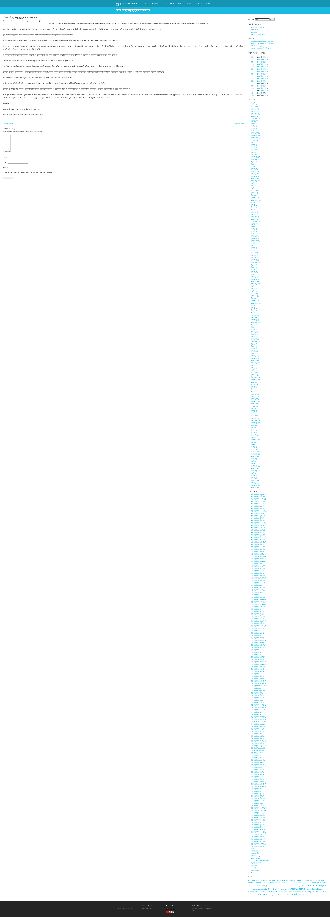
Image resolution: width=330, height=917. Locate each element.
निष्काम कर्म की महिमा (238, 123)
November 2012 (255, 319)
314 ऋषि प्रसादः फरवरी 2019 (258, 790)
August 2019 (254, 182)
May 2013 (254, 310)
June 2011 (254, 346)
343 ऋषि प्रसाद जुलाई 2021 (258, 829)
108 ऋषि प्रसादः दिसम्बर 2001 (258, 561)
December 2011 (255, 338)
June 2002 (254, 410)
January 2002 (255, 418)
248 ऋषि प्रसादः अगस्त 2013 (258, 676)
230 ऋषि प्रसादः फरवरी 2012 (258, 647)
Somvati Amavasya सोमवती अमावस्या (260, 860)
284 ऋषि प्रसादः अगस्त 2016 (258, 738)
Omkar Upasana (290, 886)
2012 (252, 76)
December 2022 (255, 113)
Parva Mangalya (298, 886)
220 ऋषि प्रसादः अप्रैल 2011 (258, 632)
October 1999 (255, 456)
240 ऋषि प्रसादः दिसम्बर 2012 (258, 664)
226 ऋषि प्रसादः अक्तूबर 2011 (258, 642)
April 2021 (254, 147)
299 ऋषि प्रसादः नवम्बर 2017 (258, 764)
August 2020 (254, 161)
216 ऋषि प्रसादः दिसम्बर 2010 (258, 625)
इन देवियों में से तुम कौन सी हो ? (258, 34)
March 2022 (254, 128)
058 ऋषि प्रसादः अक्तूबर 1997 (258, 513)
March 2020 (254, 170)
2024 (252, 56)
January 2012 (255, 336)
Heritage (197, 3)
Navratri (283, 886)
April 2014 (254, 291)
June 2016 (254, 247)
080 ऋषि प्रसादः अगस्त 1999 (258, 522)
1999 (252, 90)
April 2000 (254, 448)
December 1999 (255, 453)
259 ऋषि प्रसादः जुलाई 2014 (258, 695)
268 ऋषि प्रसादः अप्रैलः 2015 (258, 711)
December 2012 (255, 317)
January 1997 (255, 482)
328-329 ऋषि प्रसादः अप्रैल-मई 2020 (260, 814)
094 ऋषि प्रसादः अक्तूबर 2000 (258, 541)
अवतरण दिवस (254, 865)
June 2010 (254, 367)
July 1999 (253, 461)
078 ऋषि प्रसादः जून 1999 (257, 519)
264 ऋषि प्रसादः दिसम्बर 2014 (258, 704)
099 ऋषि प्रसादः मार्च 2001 (257, 548)
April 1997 (254, 477)
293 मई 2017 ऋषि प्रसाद (257, 754)
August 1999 (254, 460)
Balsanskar (301, 880)
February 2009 (255, 394)
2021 (252, 61)
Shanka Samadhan (256, 857)
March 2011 (254, 352)
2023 (252, 58)
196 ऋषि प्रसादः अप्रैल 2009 (258, 591)
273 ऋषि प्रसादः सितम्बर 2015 (258, 719)
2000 (252, 88)
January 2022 (255, 132)
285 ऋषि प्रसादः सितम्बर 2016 (258, 740)
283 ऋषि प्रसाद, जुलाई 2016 (258, 737)
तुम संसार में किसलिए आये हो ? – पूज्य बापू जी (261, 48)
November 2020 (255, 156)
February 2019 (255, 192)
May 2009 (254, 389)
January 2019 (255, 194)
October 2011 (255, 340)
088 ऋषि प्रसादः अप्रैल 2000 (258, 534)
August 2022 (254, 120)
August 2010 (254, 364)
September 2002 (256, 405)
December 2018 (255, 195)
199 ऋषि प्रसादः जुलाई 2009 (258, 596)
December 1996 (255, 484)
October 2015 (255, 261)
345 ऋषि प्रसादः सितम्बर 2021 (258, 833)
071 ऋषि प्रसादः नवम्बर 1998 (258, 515)
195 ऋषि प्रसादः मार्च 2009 (257, 589)
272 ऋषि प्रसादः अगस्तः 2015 (258, 718)
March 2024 (254, 106)
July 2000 (253, 443)
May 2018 (254, 207)
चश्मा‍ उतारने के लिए (255, 870)
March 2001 (254, 434)
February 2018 (255, 213)
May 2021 (254, 146)
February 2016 (255, 254)
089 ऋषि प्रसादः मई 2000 (257, 536)
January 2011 (255, 355)
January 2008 (255, 398)
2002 (252, 85)
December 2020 (255, 154)
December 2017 (255, 216)
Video (172, 3)
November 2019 (255, 176)
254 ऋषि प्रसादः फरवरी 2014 (258, 687)
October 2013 (255, 302)
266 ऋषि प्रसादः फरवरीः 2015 (258, 707)
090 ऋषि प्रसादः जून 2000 (257, 537)
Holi (320, 883)
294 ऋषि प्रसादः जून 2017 (257, 755)
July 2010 (253, 365)
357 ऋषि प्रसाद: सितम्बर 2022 (258, 845)
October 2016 (255, 240)
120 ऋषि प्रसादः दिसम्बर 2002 (258, 582)
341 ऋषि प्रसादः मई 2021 (257, 826)
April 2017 (254, 230)
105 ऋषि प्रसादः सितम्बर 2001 (258, 556)
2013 (252, 75)
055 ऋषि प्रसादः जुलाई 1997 (258, 508)
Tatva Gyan (262, 894)
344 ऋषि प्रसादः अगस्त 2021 (258, 831)
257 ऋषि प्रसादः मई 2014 (257, 692)
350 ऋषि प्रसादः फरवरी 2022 (258, 841)
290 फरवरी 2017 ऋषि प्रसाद (258, 749)
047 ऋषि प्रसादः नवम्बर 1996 (258, 496)
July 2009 (253, 386)
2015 (252, 71)
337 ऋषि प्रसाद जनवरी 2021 (258, 819)
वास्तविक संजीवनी (255, 45)
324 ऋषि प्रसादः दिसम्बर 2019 (258, 807)
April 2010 (254, 370)
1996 (252, 95)
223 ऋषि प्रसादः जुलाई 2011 (258, 637)
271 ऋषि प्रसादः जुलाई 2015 (258, 716)
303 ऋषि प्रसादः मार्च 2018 (257, 771)
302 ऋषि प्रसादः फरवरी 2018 (258, 769)
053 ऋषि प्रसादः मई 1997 (257, 507)
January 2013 (255, 316)
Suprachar (312, 891)
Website (5, 167)
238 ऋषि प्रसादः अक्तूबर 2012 (258, 661)
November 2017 (255, 218)
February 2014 (255, 295)
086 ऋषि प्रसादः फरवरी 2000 (258, 531)
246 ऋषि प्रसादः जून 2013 (257, 673)
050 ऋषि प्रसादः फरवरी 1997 (258, 501)
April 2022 (254, 127)
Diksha (280, 882)
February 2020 (255, 171)
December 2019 (255, 175)
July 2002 (253, 408)
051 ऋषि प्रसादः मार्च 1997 (257, 503)
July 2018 (253, 204)
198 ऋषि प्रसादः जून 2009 (257, 594)
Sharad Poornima (256, 858)
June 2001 (254, 429)
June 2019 (254, 185)
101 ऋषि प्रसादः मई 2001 (257, 551)
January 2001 (255, 437)
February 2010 (255, 374)
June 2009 (254, 388)
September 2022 (256, 118)
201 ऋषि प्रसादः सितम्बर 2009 (258, 599)
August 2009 (254, 384)
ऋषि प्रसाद (253, 867)
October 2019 (255, 178)
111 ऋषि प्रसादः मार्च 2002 (257, 567)
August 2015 (254, 264)
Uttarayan (280, 895)
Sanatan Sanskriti (33, 21)
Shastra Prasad (312, 889)
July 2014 (253, 286)
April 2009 (254, 391)
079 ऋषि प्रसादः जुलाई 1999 (258, 520)
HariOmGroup (205, 905)
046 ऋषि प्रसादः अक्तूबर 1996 (258, 495)
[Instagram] (174, 909)
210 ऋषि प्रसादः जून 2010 (257, 615)
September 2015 (256, 262)
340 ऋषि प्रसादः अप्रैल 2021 (258, 824)
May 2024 (254, 103)
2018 (252, 66)
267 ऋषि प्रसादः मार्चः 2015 (258, 709)
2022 (252, 59)
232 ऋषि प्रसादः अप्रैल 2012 (258, 651)
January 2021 (255, 152)
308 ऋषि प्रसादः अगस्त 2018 (258, 779)
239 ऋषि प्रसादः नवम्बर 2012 (258, 663)
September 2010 (256, 362)
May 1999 (254, 465)
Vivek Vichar (298, 894)
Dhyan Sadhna (274, 883)
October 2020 (255, 158)
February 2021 (255, 151)
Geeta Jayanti (305, 883)
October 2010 (255, 360)
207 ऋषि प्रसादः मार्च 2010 (257, 610)
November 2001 (255, 422)
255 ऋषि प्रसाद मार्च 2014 (257, 688)
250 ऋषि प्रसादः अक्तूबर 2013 (258, 680)
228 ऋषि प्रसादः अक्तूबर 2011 (258, 644)
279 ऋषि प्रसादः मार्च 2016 (257, 730)
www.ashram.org (146, 908)
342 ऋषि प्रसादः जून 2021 (257, 828)
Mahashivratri (256, 886)
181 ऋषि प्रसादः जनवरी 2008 (258, 584)
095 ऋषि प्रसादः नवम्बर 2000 (258, 543)
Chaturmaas (267, 882)
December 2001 (255, 420)
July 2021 (253, 142)
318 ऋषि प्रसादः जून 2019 (257, 797)
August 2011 (254, 343)
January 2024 (255, 110)
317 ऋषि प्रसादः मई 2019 (257, 795)
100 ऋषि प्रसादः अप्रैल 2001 (258, 549)
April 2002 (254, 413)
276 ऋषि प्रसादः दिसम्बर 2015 (258, 725)
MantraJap (265, 886)
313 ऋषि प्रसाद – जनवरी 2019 (258, 788)
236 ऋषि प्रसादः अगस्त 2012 (258, 658)
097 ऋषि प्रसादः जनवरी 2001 (258, 544)
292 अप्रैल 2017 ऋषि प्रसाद (258, 752)
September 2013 (256, 303)
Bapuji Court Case (310, 880)
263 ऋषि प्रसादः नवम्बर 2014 (258, 702)
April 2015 (254, 271)
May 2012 (254, 329)
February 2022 (255, 130)
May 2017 (254, 228)
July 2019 (253, 183)
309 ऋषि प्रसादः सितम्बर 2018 (258, 781)
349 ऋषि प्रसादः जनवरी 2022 (258, 840)
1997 (252, 94)
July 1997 (253, 473)
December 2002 (255, 400)
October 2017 (255, 219)
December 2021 (255, 134)
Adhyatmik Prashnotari (254, 880)
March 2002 (254, 415)
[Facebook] (167, 909)
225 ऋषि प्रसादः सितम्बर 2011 (258, 640)
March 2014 (254, 293)
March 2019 (254, 190)
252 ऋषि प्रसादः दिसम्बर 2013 (258, 683)
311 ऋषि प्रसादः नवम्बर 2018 (258, 785)
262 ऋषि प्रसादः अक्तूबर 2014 (258, 701)
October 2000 (255, 441)
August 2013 (254, 305)
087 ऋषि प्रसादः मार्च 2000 (257, 532)
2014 (252, 73)
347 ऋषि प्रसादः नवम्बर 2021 (258, 836)
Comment (6, 152)
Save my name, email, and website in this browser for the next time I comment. (28, 172)
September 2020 (256, 159)
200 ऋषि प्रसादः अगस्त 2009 (258, 598)
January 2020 (255, 173)
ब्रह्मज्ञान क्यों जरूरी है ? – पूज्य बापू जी (259, 47)
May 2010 (254, 369)
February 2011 (255, 353)
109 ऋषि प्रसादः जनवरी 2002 (258, 563)
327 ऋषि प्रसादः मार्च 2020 (257, 812)
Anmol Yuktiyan (268, 880)
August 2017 (254, 223)
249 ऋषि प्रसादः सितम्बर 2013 (258, 678)
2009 (252, 82)
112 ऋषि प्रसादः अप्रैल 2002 (258, 568)
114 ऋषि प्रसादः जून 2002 (257, 572)
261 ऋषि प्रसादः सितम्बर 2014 (258, 699)
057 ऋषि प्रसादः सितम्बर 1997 (258, 512)
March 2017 (254, 231)
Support (130, 908)
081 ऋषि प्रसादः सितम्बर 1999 (258, 524)
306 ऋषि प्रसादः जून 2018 (257, 776)
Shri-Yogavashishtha (270, 891)
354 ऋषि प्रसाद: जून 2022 (257, 843)
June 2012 (254, 328)
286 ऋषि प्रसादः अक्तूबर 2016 (258, 742)
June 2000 (254, 444)
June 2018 (254, 206)
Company (118, 908)
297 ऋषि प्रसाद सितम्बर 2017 (258, 761)
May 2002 (254, 412)
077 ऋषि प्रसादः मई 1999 (257, 517)
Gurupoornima (314, 883)
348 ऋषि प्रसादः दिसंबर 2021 (258, 838)
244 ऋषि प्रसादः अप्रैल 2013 (258, 670)
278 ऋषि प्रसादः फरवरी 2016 (258, 728)
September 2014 (256, 283)
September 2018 (256, 201)
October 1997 (255, 468)
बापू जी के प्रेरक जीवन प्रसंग (257, 27)
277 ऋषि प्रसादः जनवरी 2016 (258, 726)
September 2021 (256, 139)
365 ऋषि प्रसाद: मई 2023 (257, 846)
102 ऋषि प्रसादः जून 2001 (257, 553)
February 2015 (255, 274)
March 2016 (254, 252)
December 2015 (255, 257)
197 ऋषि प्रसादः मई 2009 (257, 592)
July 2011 (253, 345)
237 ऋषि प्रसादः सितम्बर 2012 (258, 659)
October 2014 (255, 281)
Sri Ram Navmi (304, 891)
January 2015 (255, 276)
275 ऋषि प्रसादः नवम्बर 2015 (258, 723)
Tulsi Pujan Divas (272, 895)
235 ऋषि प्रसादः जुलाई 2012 (258, 656)
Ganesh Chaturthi (256, 850)
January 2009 (255, 396)
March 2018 (254, 211)
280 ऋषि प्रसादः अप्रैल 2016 (258, 731)
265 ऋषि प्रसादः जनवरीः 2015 (258, 706)
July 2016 (253, 245)
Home (145, 3)
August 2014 (254, 285)
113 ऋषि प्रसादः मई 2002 (257, 570)
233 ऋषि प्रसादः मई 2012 (257, 652)
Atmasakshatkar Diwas (282, 880)
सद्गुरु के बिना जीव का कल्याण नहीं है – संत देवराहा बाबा (263, 43)
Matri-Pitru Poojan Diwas (275, 886)
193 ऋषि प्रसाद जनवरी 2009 (258, 586)
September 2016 (256, 242)
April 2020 (254, 168)
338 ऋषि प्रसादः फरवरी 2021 (258, 821)
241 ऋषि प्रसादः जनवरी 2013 (258, 666)
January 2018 (255, 214)
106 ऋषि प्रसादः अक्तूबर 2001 (258, 558)
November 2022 (255, 115)
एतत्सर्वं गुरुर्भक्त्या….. (9, 123)
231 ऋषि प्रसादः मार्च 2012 (257, 649)
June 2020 (254, 164)
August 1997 (254, 472)
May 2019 (254, 187)
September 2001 (256, 425)
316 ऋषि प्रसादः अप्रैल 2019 (258, 793)
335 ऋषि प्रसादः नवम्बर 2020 (258, 817)
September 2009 (256, 382)
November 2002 (255, 401)
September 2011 (256, 341)
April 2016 (254, 250)
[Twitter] (171, 909)
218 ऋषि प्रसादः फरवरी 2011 (258, 628)
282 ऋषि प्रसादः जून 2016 (257, 735)
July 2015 (253, 266)
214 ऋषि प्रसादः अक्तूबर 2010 (258, 622)
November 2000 (255, 439)
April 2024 (254, 104)
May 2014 (254, 290)
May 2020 (254, 166)
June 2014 (254, 288)
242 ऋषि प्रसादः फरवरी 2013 (258, 668)
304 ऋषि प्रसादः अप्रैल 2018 (258, 773)
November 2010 (255, 358)
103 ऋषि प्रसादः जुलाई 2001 (19, 21)
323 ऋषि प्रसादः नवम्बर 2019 (258, 805)
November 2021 (255, 135)
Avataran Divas (292, 880)
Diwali (283, 883)
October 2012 (255, 321)
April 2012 (254, 331)
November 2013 (255, 300)
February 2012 (255, 334)
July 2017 (253, 225)
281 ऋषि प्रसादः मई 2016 (257, 733)
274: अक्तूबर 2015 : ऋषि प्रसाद (258, 721)
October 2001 (255, 424)
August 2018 (254, 202)
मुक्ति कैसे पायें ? (254, 32)
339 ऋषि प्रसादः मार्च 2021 (257, 822)
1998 (252, 92)
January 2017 (255, 235)
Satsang (253, 855)
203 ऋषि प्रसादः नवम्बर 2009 (258, 603)
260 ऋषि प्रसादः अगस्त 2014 (258, 697)
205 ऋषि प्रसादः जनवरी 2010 (258, 606)
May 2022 (254, 125)
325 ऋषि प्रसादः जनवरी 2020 (258, 809)
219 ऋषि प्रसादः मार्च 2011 (257, 630)
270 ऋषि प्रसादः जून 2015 (257, 714)
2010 (252, 80)
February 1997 (255, 480)
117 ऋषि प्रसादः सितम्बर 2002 (258, 577)
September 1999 (256, 458)
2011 (252, 78)
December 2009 (255, 377)
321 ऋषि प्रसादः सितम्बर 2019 (258, 802)
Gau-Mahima (297, 883)
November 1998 (255, 467)
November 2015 (255, 259)
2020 (252, 63)
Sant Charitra (270, 889)
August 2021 (254, 140)
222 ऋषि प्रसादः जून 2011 (257, 635)
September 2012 (256, 322)
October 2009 (255, 381)
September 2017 (256, 221)
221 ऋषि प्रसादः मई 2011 (257, 634)
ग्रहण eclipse (254, 869)
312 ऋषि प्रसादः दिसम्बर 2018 (258, 786)
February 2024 (255, 108)
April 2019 (254, 188)
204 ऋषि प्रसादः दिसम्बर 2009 (258, 604)
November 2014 (255, 279)
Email (5, 162)
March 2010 (254, 372)
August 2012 (254, 324)
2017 (252, 68)
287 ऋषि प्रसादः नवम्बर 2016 (258, 743)
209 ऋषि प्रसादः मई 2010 (257, 613)
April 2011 (254, 350)
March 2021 (254, 149)
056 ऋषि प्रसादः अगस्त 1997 (258, 510)
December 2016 (255, 237)
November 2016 (255, 238)
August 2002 (254, 406)
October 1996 (255, 487)
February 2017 (255, 233)
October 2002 (255, 403)
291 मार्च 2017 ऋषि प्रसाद (257, 750)
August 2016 (254, 243)
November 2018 (255, 197)
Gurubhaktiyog (255, 852)
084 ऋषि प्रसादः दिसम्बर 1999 (258, 529)
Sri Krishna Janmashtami (294, 891)
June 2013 (254, 309)
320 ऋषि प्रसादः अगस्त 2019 (258, 800)
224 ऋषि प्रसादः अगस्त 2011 (258, 639)
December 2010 (255, 357)
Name (5, 157)
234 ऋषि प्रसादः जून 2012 (257, 654)
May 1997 (254, 475)
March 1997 (254, 479)
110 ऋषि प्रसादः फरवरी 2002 (258, 565)
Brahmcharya (259, 883)
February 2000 (255, 451)
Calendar (208, 3)
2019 (252, 64)
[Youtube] (170, 911)
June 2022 (254, 123)
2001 (252, 87)
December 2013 (255, 298)
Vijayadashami (287, 895)
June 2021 (254, 144)
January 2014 (255, 297)
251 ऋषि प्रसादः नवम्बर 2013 (258, 682)
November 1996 (255, 485)
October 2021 (255, 137)
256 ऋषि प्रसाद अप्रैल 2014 (258, 690)
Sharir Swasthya (297, 888)
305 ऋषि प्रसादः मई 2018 (257, 774)
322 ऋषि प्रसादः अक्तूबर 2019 (258, 803)
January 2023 (255, 111)
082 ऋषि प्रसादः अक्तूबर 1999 (258, 525)
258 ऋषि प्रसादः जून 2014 (257, 694)
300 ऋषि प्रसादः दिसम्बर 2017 (258, 766)
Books (180, 3)
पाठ (252, 872)
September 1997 (256, 470)
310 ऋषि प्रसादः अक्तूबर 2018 (258, 783)
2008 (252, 83)
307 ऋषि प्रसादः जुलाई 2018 (258, 778)
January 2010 (255, 376)
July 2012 (253, 326)
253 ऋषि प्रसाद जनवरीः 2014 (258, 685)
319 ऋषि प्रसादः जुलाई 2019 (258, 798)
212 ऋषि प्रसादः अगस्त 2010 (258, 618)
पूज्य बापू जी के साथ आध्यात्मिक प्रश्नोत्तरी (260, 31)
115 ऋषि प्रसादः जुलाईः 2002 (258, 573)
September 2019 (256, 180)
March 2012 (254, 333)
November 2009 (255, 379)
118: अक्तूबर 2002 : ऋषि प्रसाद (258, 579)
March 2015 (254, 273)
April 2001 (254, 432)
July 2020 (253, 163)
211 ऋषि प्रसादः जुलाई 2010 (258, 616)
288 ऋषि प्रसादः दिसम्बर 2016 (258, 745)
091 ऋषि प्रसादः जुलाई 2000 (258, 539)
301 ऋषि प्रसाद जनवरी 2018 (258, 767)
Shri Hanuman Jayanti (283, 891)
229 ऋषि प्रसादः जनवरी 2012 (258, 646)
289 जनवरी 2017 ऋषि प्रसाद (258, 747)
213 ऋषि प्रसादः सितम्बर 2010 (258, 620)
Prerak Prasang (310, 885)
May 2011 (254, 348)
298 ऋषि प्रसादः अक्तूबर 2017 (258, 762)
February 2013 (255, 314)
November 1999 (255, 455)
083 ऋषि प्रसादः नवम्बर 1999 (258, 527)
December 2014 (255, 278)
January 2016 (255, 255)
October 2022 (255, 116)
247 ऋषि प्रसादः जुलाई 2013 (258, 675)
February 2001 (255, 436)
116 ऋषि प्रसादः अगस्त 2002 (258, 575)
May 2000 (254, 446)
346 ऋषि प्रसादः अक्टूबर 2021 (258, 834)
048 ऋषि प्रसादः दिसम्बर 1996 (258, 498)
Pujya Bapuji (154, 3)
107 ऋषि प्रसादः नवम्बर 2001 (258, 560)
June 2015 (254, 267)
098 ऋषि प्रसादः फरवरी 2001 (258, 546)
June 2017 (254, 226)
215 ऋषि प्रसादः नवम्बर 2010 (258, 623)
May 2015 (254, 269)
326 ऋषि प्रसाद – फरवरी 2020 (258, 810)
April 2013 (254, 312)
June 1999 (254, 463)
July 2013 (253, 307)
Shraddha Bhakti (257, 892)
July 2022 (253, 122)
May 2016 (254, 249)
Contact (125, 908)
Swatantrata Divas (256, 862)
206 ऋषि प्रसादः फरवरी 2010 (258, 608)
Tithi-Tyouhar (255, 864)
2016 (252, 70)
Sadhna (188, 3)
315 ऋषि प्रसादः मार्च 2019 (257, 791)
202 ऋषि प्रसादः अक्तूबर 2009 (258, 601)
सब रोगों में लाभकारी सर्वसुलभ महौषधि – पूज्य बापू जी (262, 42)
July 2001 (253, 427)
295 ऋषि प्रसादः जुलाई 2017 (258, 757)
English (253, 848)
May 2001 (254, 431)
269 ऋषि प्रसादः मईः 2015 (257, 713)
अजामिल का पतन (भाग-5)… (257, 29)
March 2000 (254, 449)
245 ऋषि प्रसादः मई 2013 (257, 671)
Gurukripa (44, 21)
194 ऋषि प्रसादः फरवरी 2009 (258, 587)
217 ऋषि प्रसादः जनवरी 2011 (258, 627)
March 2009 (254, 393)
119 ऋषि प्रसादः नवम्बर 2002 (258, 580)
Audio (164, 3)
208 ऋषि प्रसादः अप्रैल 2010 (258, 611)
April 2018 (254, 209)
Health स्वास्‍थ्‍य (255, 853)
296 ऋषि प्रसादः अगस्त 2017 (258, 759)
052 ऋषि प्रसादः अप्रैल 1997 (258, 505)
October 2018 (255, 199)
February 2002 (255, 417)
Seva (278, 889)
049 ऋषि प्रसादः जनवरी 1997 (258, 500)
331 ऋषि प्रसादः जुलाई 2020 (258, 816)
